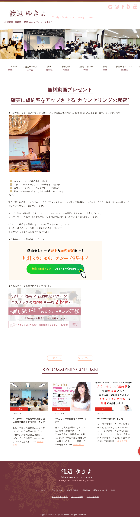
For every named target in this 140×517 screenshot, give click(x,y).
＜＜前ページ (55, 358)
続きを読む (78, 444)
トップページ (41, 490)
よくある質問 (77, 497)
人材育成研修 (72, 490)
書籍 (106, 68)
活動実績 (69, 68)
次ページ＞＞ (84, 358)
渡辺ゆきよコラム (125, 68)
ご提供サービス (30, 68)
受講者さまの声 (88, 68)
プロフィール (10, 68)
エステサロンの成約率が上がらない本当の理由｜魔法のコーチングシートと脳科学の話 (29, 422)
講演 (49, 68)
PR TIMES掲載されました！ (111, 418)
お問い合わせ (93, 497)
